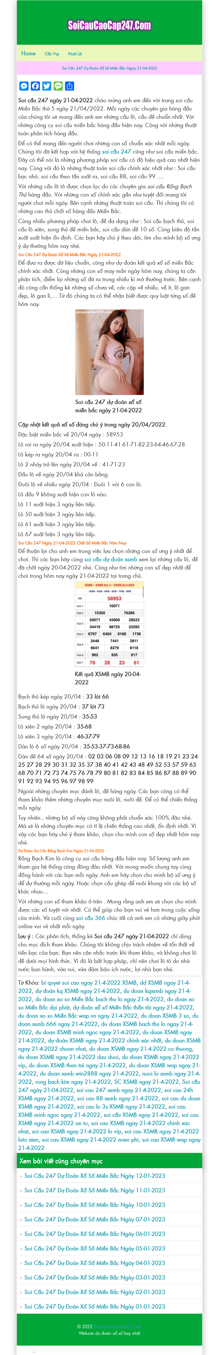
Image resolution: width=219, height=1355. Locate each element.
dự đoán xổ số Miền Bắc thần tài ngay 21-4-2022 (133, 1007)
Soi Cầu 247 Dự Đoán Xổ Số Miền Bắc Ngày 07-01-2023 (95, 1219)
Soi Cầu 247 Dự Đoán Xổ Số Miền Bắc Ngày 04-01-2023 (95, 1262)
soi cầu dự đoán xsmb (110, 559)
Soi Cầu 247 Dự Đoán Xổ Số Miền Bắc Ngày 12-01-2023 (95, 1175)
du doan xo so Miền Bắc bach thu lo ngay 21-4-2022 (99, 999)
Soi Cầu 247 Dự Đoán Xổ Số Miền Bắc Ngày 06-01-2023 (95, 1233)
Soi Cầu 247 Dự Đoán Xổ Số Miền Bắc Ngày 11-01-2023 (95, 1190)
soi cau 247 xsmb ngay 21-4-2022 (119, 1089)
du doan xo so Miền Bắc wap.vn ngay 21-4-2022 (77, 1015)
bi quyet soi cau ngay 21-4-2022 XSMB (89, 982)
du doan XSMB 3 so (165, 1015)
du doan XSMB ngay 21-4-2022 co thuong (140, 1048)
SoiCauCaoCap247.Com (118, 1326)
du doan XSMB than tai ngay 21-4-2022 (77, 1065)
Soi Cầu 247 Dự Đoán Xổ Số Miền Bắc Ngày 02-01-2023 (95, 1291)
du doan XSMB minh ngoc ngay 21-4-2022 (87, 1032)
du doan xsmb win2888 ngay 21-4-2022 (89, 1073)
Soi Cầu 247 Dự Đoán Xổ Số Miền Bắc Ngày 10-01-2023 (95, 1204)
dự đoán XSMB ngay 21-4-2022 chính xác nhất (104, 1040)
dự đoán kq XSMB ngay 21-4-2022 (77, 990)
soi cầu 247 (116, 151)
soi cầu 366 (90, 917)
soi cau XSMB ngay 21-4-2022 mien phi (90, 1139)
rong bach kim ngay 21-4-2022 (73, 1081)
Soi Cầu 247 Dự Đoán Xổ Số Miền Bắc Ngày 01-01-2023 (95, 1306)
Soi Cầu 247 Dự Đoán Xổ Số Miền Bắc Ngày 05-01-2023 (95, 1248)
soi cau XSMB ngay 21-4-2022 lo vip (76, 1131)
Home (28, 53)
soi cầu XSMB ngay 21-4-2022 (141, 1114)
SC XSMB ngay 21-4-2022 (146, 1081)
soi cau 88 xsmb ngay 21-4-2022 (117, 1098)
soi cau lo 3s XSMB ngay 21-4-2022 (121, 1106)
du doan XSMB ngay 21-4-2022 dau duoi (68, 1056)
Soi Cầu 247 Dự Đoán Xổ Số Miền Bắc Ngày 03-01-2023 (95, 1277)
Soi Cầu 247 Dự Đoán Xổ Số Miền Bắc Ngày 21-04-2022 (109, 68)
